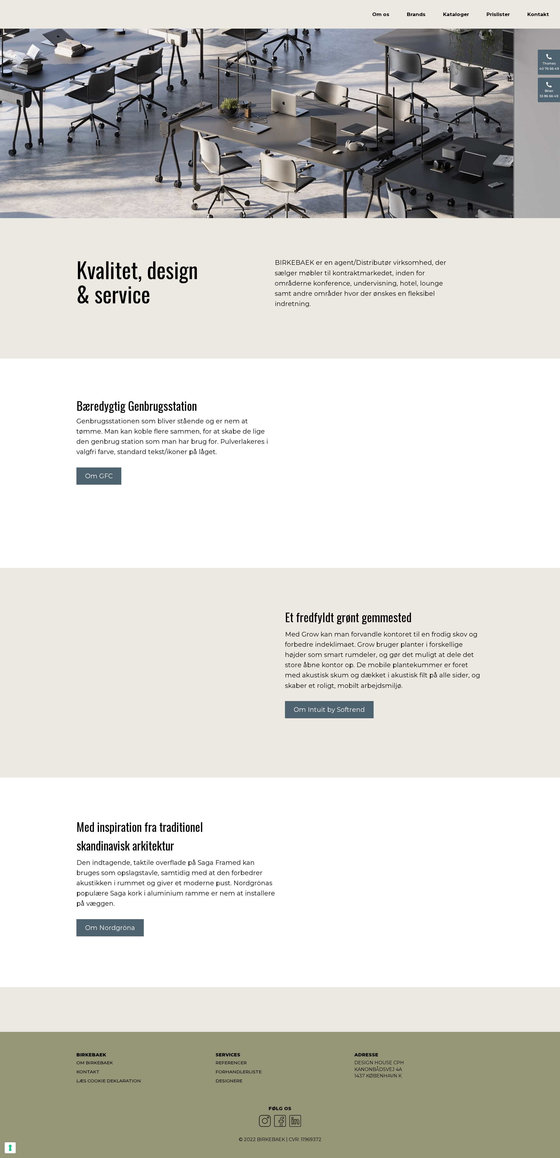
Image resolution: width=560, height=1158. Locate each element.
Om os (380, 14)
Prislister (498, 14)
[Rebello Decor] (315, 1009)
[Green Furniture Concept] (384, 1009)
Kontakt (538, 14)
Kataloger (456, 14)
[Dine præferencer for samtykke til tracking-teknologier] (10, 1147)
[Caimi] (454, 1009)
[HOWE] (106, 1009)
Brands (416, 14)
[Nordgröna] (245, 1009)
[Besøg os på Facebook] (280, 1121)
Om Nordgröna (110, 928)
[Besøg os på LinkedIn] (295, 1121)
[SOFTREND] (176, 1009)
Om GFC (99, 476)
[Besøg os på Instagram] (265, 1121)
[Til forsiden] (41, 15)
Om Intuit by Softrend (329, 710)
